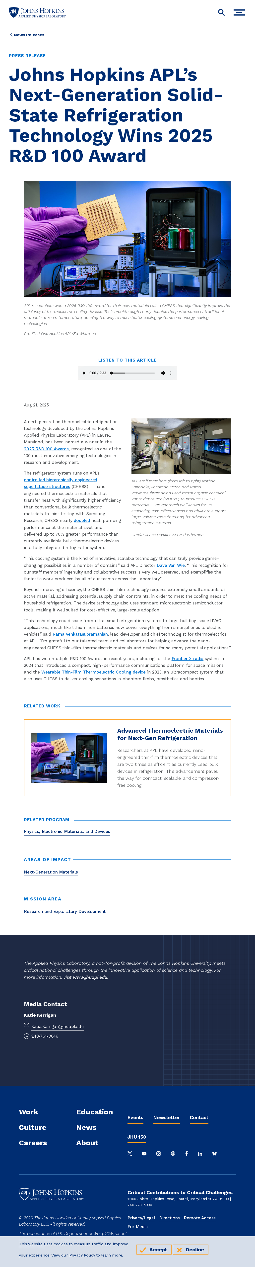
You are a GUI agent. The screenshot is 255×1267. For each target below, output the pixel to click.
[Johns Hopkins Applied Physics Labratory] (51, 1211)
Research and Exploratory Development (65, 911)
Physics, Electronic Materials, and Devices (67, 831)
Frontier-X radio (187, 658)
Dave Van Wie (171, 565)
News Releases (29, 34)
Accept (158, 1250)
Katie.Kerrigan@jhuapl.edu (57, 1026)
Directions (169, 1217)
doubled (82, 520)
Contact (199, 1117)
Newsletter (166, 1117)
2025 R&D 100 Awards (46, 448)
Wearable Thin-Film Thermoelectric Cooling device (93, 672)
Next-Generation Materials (51, 872)
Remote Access (200, 1217)
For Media (138, 1226)
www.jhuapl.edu (90, 977)
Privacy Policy (82, 1255)
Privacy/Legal (141, 1217)
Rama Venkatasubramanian (80, 634)
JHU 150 (137, 1137)
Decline (195, 1250)
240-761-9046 (44, 1036)
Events (135, 1117)
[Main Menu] (240, 12)
